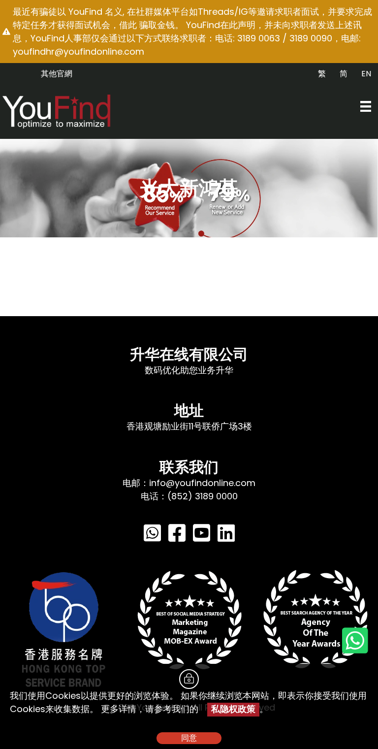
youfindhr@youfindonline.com (78, 51)
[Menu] (365, 106)
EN (366, 73)
